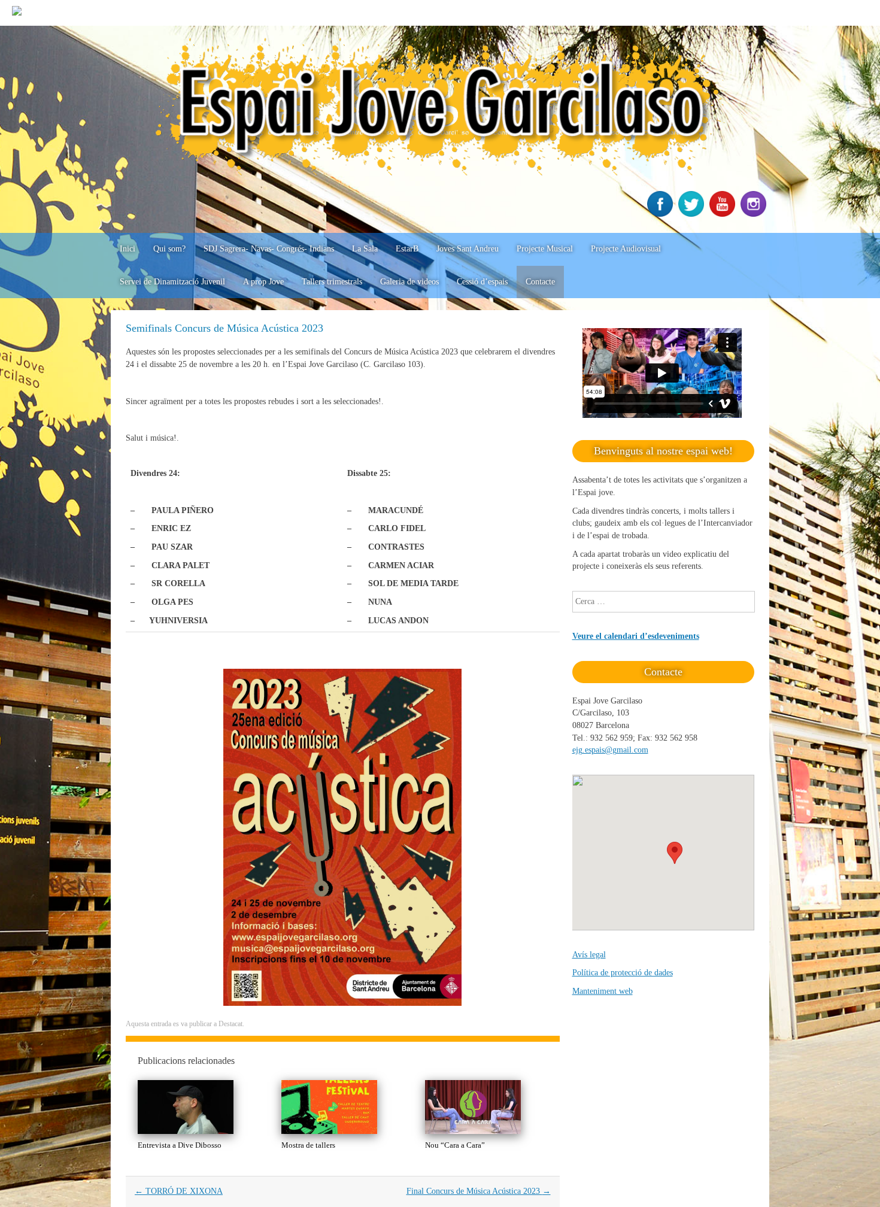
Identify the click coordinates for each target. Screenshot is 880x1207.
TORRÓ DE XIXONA (179, 1191)
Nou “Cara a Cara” (455, 1145)
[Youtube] (723, 214)
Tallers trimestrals (332, 281)
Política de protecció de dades (622, 972)
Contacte (540, 281)
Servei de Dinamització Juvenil (172, 281)
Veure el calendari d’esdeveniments (635, 636)
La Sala (365, 248)
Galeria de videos (409, 281)
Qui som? (169, 248)
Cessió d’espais (482, 281)
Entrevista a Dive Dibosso (179, 1145)
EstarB (407, 248)
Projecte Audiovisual (626, 248)
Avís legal (589, 954)
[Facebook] (661, 214)
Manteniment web (602, 991)
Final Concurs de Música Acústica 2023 (478, 1191)
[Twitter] (692, 214)
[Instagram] (755, 214)
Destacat (230, 1024)
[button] (674, 853)
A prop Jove (263, 281)
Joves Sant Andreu (467, 248)
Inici (127, 248)
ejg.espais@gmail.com (610, 749)
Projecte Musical (545, 248)
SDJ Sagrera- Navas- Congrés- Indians (269, 248)
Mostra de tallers (308, 1145)
